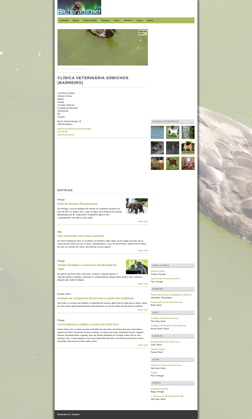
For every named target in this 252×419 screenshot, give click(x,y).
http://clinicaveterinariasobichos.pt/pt (74, 129)
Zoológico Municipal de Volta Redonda (168, 326)
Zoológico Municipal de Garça (164, 318)
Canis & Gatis (90, 20)
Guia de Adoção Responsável (77, 203)
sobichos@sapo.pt (65, 135)
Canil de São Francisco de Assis (165, 278)
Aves (141, 33)
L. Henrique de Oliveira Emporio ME (167, 396)
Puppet (154, 373)
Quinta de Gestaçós (159, 389)
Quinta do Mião (158, 271)
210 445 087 (62, 132)
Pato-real (142, 31)
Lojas (139, 20)
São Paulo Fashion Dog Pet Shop (166, 365)
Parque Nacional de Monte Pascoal (166, 302)
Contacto (75, 414)
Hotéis (150, 20)
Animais (64, 20)
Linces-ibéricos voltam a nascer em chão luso (88, 324)
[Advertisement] (149, 7)
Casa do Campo (158, 349)
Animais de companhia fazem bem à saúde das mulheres (95, 298)
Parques (106, 20)
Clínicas (128, 20)
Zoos (116, 20)
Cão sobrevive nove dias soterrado (80, 235)
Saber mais (143, 221)
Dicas (76, 20)
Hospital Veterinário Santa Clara (165, 342)
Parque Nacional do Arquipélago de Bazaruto (171, 295)
